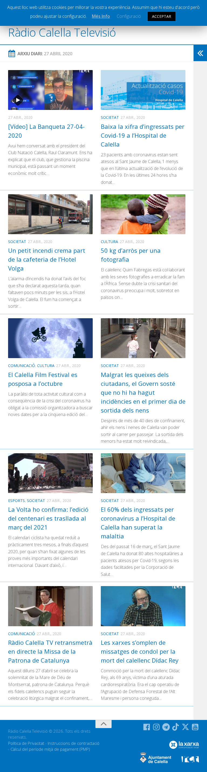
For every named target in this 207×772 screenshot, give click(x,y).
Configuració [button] (129, 16)
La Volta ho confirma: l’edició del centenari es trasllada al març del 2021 (48, 518)
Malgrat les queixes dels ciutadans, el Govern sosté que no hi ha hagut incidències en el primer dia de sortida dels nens (143, 392)
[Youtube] (195, 727)
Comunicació (21, 365)
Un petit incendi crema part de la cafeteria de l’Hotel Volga (46, 259)
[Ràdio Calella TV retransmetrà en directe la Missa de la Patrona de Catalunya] (50, 606)
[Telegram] (166, 727)
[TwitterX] (185, 727)
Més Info (101, 16)
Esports (16, 500)
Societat (110, 117)
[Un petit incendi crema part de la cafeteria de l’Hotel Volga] (50, 214)
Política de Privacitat (26, 743)
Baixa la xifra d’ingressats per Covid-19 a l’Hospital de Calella (142, 135)
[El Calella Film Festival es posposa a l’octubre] (50, 338)
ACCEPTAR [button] (161, 16)
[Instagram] (156, 727)
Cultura (109, 241)
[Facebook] (146, 727)
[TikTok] (176, 727)
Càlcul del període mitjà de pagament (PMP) (50, 749)
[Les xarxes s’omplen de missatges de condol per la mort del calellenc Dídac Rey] (143, 606)
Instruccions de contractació (73, 743)
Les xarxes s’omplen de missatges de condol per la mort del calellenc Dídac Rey (139, 651)
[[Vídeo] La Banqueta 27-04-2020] (50, 90)
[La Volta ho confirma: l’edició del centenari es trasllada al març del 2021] (50, 473)
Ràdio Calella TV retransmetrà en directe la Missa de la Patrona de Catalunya (50, 651)
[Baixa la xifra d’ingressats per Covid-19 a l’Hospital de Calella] (143, 90)
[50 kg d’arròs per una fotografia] (143, 214)
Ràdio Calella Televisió (62, 32)
